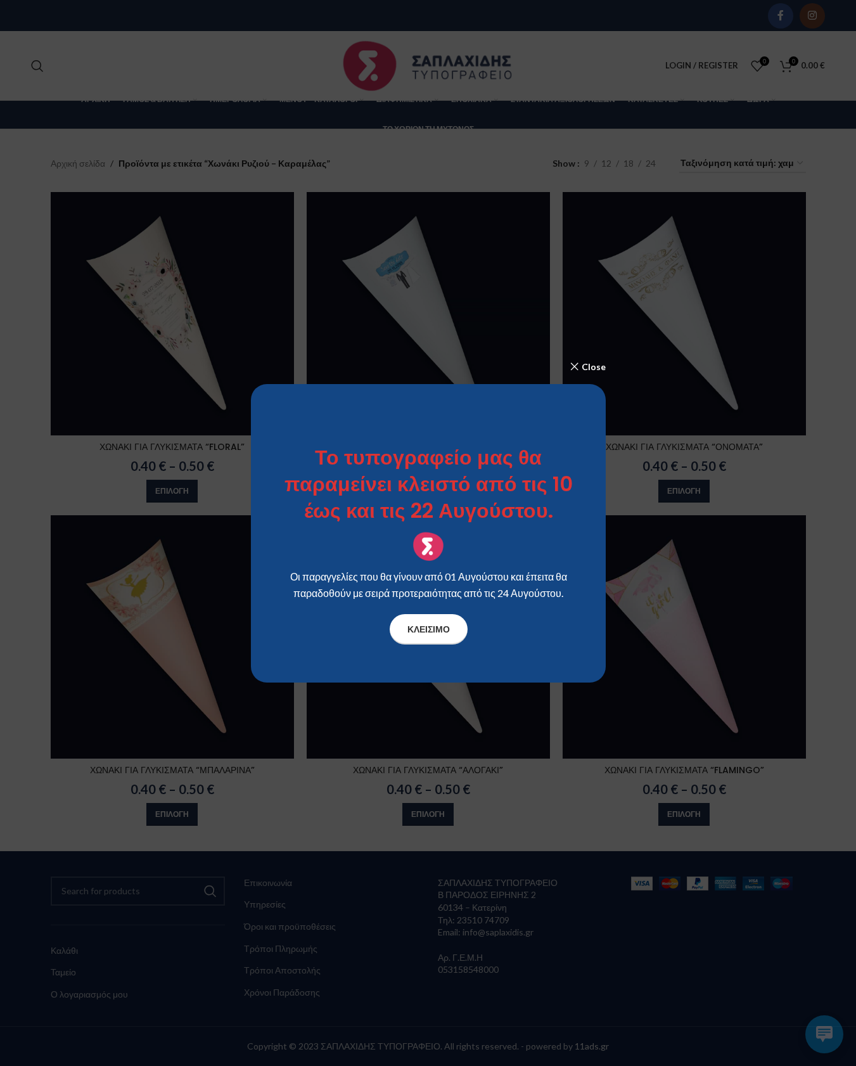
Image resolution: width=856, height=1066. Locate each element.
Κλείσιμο (428, 628)
